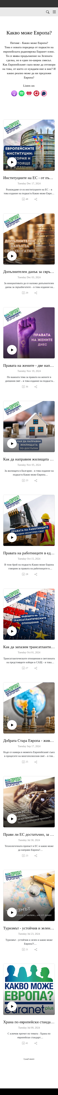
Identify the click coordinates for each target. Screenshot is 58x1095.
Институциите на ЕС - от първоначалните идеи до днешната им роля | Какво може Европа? (29, 178)
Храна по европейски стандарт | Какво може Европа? (29, 1022)
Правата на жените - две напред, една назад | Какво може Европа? (29, 365)
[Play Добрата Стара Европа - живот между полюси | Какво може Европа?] (12, 725)
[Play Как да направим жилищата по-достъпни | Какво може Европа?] (12, 443)
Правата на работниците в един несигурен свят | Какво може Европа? (29, 553)
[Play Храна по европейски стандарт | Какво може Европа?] (12, 1006)
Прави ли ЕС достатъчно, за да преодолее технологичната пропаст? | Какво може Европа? (29, 834)
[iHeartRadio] (29, 93)
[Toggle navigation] (54, 12)
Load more (29, 1059)
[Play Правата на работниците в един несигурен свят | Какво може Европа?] (12, 537)
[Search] (48, 12)
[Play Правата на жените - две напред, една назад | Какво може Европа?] (12, 350)
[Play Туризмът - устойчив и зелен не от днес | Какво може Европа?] (12, 912)
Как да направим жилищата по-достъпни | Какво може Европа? (29, 459)
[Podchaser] (44, 93)
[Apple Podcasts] (14, 93)
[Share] (36, 199)
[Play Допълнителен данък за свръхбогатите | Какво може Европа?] (12, 256)
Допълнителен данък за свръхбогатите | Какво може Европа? (29, 272)
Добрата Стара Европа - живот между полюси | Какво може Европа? (29, 740)
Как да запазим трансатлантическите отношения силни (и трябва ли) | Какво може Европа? (29, 647)
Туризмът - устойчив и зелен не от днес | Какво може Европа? (29, 928)
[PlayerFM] (36, 93)
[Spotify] (21, 93)
